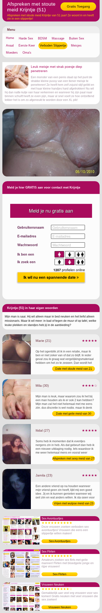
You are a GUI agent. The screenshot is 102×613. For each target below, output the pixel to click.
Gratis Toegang (78, 6)
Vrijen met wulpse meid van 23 (73, 503)
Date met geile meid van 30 (73, 413)
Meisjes (76, 45)
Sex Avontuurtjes (59, 541)
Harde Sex (26, 38)
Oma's (27, 52)
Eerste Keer (27, 45)
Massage (58, 38)
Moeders (12, 52)
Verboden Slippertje (53, 45)
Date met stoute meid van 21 (73, 368)
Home (10, 38)
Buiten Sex (76, 38)
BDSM (42, 38)
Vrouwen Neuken (59, 607)
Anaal (10, 45)
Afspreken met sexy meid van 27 (73, 458)
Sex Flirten (59, 574)
